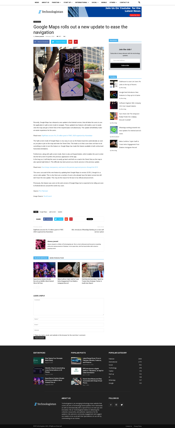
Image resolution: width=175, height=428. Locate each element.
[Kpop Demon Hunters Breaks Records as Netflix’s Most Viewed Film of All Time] (44, 269)
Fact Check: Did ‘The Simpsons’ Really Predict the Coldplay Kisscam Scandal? (129, 117)
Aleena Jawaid (39, 36)
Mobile (104, 2)
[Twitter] (122, 405)
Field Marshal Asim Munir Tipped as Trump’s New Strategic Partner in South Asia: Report (92, 281)
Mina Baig (123, 87)
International (81, 2)
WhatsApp (112, 380)
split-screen (52, 212)
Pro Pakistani (43, 191)
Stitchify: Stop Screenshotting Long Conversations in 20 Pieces (55, 370)
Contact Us (124, 2)
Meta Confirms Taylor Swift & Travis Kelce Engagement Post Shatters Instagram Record (68, 281)
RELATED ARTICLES (41, 258)
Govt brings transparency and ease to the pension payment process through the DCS (70, 167)
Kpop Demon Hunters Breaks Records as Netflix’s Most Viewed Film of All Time (43, 281)
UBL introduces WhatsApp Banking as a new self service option (88, 231)
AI (109, 377)
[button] (139, 2)
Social (94, 2)
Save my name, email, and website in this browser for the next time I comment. (60, 335)
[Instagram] (116, 405)
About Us (45, 2)
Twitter (111, 371)
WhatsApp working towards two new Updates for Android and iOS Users (130, 131)
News (37, 2)
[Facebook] (111, 405)
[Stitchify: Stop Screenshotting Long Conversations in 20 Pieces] (38, 370)
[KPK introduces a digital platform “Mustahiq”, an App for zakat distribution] (76, 371)
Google (111, 383)
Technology (112, 368)
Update (60, 212)
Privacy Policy (138, 426)
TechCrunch (48, 196)
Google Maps (43, 212)
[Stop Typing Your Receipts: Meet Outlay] (38, 360)
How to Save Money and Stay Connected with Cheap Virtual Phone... (92, 381)
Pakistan (55, 2)
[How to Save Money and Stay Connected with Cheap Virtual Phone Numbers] (76, 381)
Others (112, 2)
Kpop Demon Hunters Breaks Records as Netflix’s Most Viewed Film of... (54, 380)
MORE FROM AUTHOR (57, 258)
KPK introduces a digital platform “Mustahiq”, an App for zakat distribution (93, 370)
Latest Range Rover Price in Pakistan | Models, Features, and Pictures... (92, 360)
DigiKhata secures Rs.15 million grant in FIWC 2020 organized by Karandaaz (67, 135)
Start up (67, 2)
